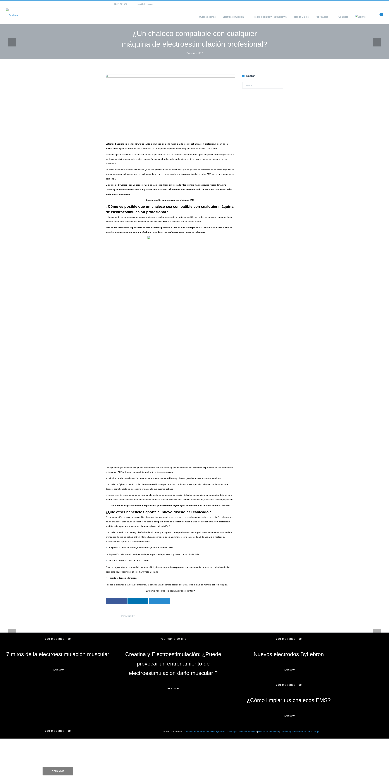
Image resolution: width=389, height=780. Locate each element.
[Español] (362, 17)
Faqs (316, 731)
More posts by (127, 616)
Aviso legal (232, 731)
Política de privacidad (268, 731)
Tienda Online (301, 16)
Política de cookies (248, 731)
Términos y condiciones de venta (296, 731)
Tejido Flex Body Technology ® (270, 16)
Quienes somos (207, 16)
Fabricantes (322, 16)
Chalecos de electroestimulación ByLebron (204, 731)
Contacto (343, 16)
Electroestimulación (233, 16)
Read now (58, 670)
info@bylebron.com (145, 4)
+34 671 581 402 (119, 4)
